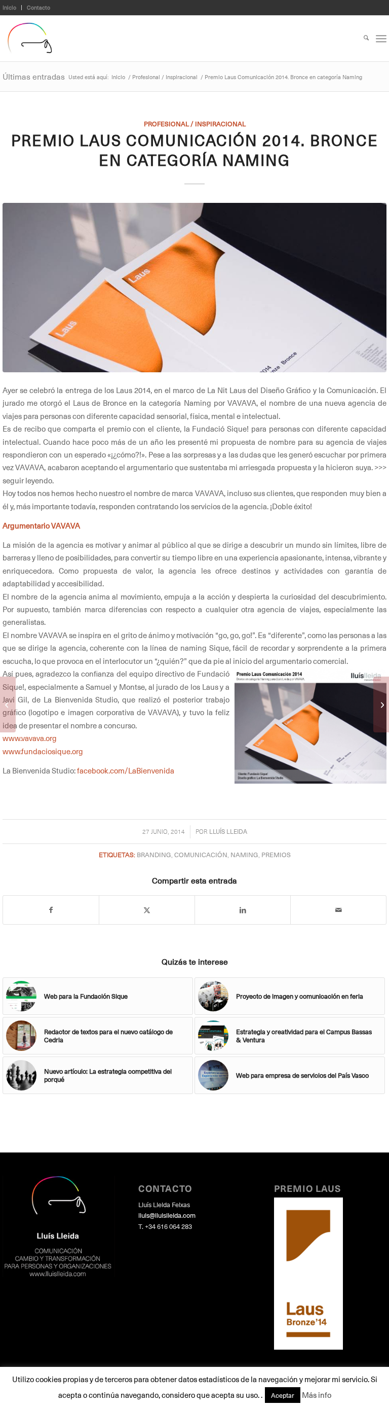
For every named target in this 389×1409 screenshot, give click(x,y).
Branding (154, 854)
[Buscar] (361, 38)
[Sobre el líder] (381, 704)
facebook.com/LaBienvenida (125, 770)
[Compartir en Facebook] (51, 910)
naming (244, 854)
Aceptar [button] (282, 1395)
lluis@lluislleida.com (167, 1215)
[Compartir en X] (146, 910)
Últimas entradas (34, 76)
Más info (316, 1394)
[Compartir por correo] (338, 910)
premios (276, 854)
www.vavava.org (30, 738)
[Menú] (381, 38)
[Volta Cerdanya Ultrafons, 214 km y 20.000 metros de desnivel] (8, 704)
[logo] (29, 38)
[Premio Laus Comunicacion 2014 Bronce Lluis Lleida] (194, 287)
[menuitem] (12, 7)
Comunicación (200, 854)
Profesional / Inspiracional (195, 123)
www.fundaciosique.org (43, 751)
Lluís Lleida (228, 831)
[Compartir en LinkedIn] (242, 910)
